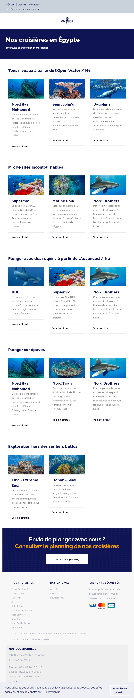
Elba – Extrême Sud (20, 589)
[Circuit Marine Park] (67, 208)
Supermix (16, 597)
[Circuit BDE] (26, 298)
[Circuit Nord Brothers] (108, 208)
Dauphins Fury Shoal (21, 610)
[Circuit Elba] (26, 489)
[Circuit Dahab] (67, 486)
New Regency (57, 597)
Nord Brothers (18, 614)
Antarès (54, 589)
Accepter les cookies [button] (120, 690)
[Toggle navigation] (128, 21)
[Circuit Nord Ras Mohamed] (26, 115)
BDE (13, 602)
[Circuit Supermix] (26, 208)
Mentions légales (27, 633)
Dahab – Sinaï (18, 593)
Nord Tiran (16, 619)
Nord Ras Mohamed (21, 623)
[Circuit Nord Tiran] (67, 112)
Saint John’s (17, 606)
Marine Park (17, 627)
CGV (13, 633)
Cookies (83, 633)
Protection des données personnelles (57, 633)
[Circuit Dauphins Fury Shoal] (108, 112)
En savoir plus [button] (52, 692)
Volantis (54, 593)
